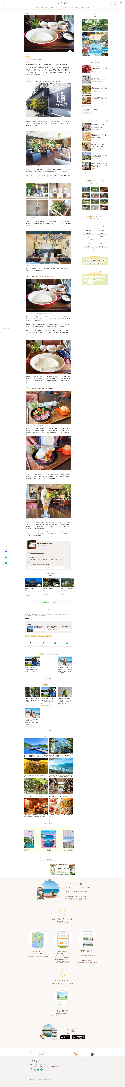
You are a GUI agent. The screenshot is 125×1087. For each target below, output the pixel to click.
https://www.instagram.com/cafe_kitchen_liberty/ (40, 564)
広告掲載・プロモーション (56, 1076)
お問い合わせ (47, 1076)
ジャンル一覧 (38, 1079)
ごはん (27, 59)
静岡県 (27, 13)
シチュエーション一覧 (46, 1079)
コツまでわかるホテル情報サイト (86, 1076)
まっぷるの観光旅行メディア (72, 1076)
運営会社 (64, 1076)
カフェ (31, 59)
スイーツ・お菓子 (37, 59)
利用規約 (41, 1076)
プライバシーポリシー (34, 1076)
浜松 (30, 13)
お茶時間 (27, 62)
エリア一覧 (32, 1079)
